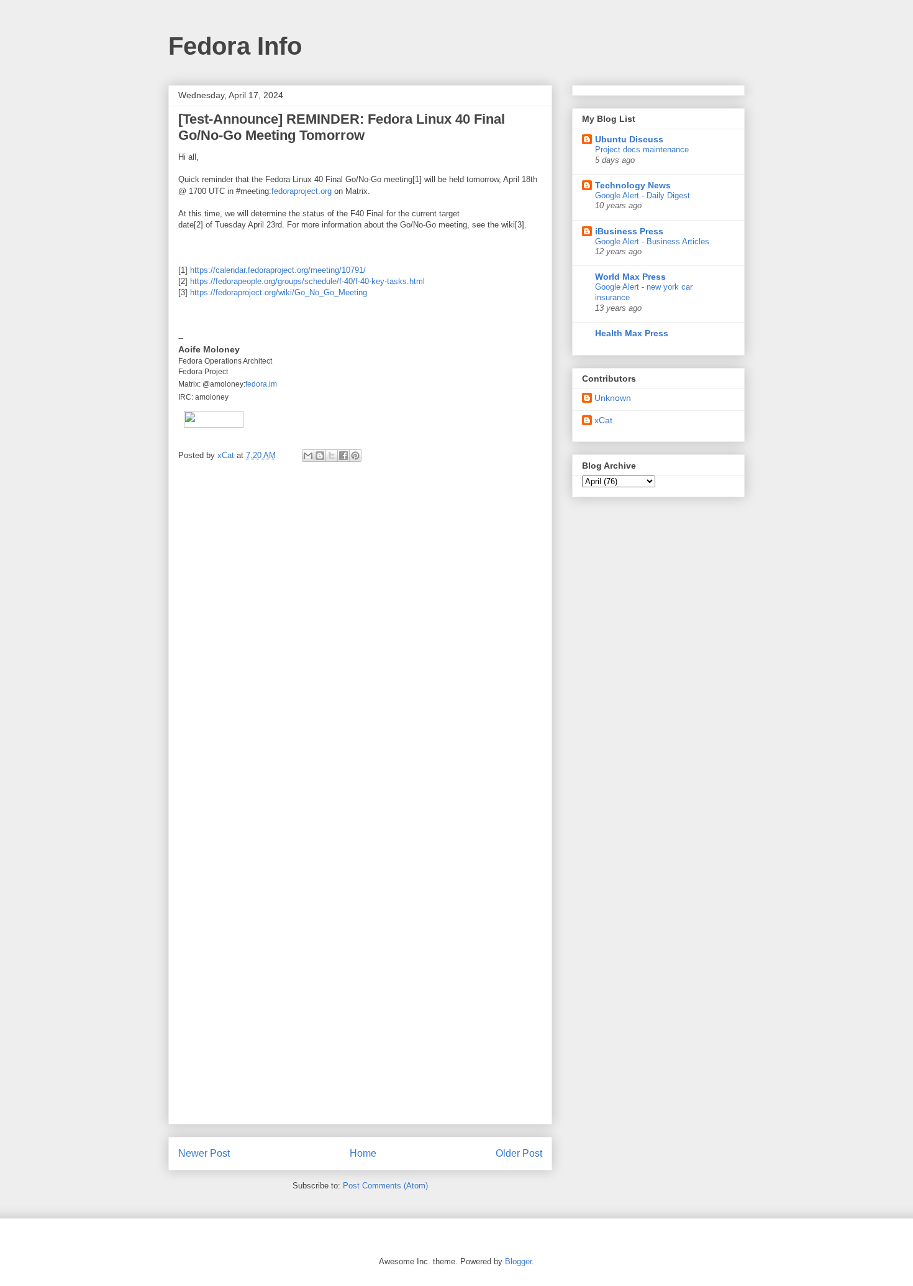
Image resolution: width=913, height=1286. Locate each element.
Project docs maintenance (642, 149)
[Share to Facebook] (343, 455)
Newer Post (204, 1153)
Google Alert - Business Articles (652, 241)
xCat (603, 420)
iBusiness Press (629, 231)
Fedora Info (235, 46)
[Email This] (308, 455)
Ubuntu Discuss (629, 139)
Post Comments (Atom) (385, 1185)
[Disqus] (360, 637)
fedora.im (261, 384)
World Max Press (630, 277)
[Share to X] (331, 455)
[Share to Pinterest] (355, 455)
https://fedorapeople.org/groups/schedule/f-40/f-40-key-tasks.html (307, 281)
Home (363, 1153)
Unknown (612, 398)
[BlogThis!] (320, 455)
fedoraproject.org (301, 191)
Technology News (633, 185)
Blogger (518, 1261)
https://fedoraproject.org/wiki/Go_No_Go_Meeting (278, 292)
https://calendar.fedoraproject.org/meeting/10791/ (278, 270)
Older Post (519, 1153)
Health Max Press (631, 333)
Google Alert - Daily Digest (642, 195)
